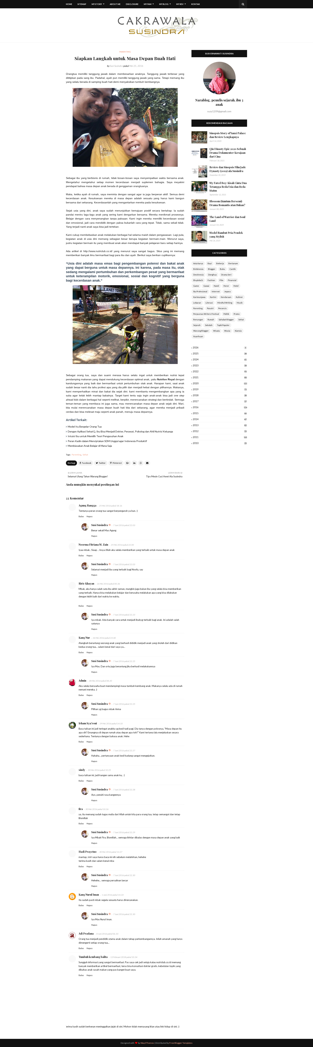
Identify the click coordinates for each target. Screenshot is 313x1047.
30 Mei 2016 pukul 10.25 (99, 770)
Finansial (232, 280)
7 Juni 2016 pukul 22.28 (124, 789)
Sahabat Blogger (226, 319)
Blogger (211, 269)
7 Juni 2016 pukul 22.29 (124, 832)
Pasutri (210, 308)
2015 (220, 413)
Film (221, 280)
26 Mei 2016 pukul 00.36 (108, 583)
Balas (81, 516)
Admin (82, 680)
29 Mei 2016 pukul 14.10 (111, 723)
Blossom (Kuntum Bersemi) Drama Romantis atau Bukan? (227, 203)
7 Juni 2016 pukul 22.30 (124, 875)
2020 (220, 383)
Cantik (232, 269)
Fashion (211, 280)
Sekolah (208, 325)
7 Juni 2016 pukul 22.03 (124, 525)
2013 (220, 425)
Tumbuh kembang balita (93, 957)
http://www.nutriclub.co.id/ (97, 251)
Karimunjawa (199, 297)
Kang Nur (84, 637)
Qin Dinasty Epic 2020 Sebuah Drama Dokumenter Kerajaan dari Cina (227, 152)
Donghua (212, 274)
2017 (220, 401)
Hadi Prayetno (88, 851)
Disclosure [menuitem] (132, 4)
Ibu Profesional (200, 291)
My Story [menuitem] (97, 4)
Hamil (216, 286)
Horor (226, 286)
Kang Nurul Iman (89, 894)
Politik (226, 314)
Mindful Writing (224, 302)
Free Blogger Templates (181, 1043)
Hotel (236, 286)
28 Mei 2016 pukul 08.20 (100, 680)
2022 (220, 371)
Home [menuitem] (69, 4)
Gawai (206, 286)
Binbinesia (198, 269)
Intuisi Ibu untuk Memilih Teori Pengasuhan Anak (95, 436)
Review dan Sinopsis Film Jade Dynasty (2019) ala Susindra (227, 169)
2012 (220, 431)
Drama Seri (226, 274)
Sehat (85, 454)
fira (81, 809)
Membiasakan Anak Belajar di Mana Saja (90, 445)
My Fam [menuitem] (147, 4)
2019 (220, 389)
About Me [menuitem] (115, 4)
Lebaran (197, 302)
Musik (240, 302)
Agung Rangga (87, 505)
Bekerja (220, 263)
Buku (222, 269)
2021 (220, 377)
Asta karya (198, 263)
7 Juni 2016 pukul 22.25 (124, 661)
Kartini (213, 297)
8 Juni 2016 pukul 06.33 (107, 933)
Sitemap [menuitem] (82, 4)
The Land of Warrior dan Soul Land (227, 219)
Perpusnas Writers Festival (206, 314)
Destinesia (198, 274)
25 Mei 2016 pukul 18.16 (110, 505)
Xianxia (238, 331)
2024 (220, 359)
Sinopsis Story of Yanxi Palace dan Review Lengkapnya (227, 135)
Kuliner (239, 297)
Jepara (227, 291)
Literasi (209, 302)
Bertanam (233, 263)
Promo (236, 314)
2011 (220, 437)
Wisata (216, 331)
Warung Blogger (201, 331)
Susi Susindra (116, 65)
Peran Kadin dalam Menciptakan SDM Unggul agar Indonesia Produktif (107, 441)
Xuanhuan (198, 336)
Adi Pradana (86, 933)
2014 (220, 419)
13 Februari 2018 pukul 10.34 (123, 957)
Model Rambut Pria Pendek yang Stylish (226, 234)
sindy (82, 770)
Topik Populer (223, 325)
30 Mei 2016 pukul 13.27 (110, 852)
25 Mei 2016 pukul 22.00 (122, 544)
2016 (220, 407)
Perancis (222, 308)
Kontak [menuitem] (195, 4)
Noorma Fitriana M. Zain (93, 544)
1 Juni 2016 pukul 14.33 (113, 894)
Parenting (76, 454)
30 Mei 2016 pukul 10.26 (96, 809)
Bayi (210, 263)
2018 (220, 395)
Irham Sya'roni (88, 723)
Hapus (90, 516)
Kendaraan (226, 297)
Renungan (198, 319)
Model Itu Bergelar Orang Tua (85, 426)
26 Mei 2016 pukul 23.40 (104, 637)
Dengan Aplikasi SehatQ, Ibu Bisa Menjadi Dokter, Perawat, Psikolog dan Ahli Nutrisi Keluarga (120, 431)
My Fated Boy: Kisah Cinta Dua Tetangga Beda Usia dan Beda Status (228, 186)
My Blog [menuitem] (163, 4)
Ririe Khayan (86, 583)
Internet (216, 291)
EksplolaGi (198, 280)
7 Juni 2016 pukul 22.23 (124, 614)
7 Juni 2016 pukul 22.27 (124, 750)
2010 (220, 443)
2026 (219, 347)
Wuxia (227, 331)
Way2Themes (147, 1043)
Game (196, 286)
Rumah (211, 319)
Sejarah (197, 325)
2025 (220, 353)
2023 (220, 365)
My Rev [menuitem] (179, 4)
